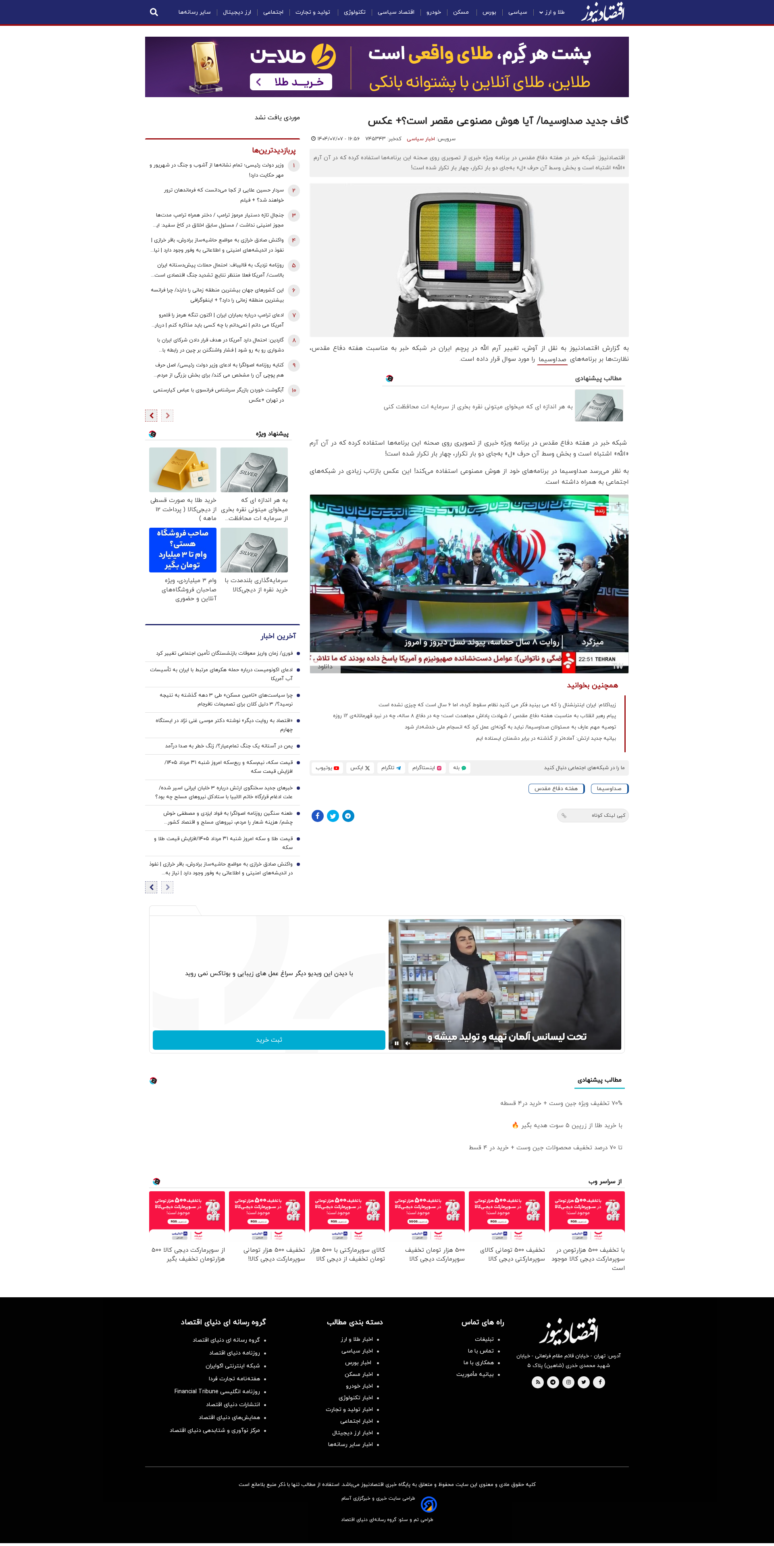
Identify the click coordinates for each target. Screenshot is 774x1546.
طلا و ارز (554, 12)
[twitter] (583, 1382)
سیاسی (517, 12)
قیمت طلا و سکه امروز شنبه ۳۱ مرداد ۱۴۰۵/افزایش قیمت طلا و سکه (223, 843)
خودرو (434, 12)
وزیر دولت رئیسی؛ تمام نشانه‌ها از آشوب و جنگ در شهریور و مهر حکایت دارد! (217, 170)
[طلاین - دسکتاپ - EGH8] (387, 67)
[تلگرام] (348, 816)
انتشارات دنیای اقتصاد (233, 1405)
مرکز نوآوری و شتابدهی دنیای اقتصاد (215, 1430)
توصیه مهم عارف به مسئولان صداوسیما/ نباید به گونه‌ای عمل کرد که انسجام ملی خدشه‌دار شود (510, 727)
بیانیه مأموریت (475, 1374)
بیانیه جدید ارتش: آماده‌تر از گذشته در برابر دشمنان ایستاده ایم (546, 738)
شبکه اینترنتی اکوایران (233, 1366)
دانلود (325, 666)
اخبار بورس (359, 1363)
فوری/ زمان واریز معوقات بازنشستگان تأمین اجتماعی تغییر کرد (224, 653)
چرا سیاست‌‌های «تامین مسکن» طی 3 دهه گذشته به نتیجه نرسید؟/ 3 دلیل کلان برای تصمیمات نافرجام (226, 700)
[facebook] (600, 1382)
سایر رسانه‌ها (195, 12)
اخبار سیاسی (421, 139)
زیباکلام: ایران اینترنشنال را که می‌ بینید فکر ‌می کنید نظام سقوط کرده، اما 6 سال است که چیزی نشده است (497, 705)
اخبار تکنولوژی (356, 1398)
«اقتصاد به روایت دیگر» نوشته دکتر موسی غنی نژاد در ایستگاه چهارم (224, 725)
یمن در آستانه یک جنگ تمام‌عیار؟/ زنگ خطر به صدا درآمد (229, 746)
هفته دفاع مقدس (556, 789)
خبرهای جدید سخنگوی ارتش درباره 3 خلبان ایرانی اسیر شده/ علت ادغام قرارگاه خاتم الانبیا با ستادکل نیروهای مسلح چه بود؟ (224, 792)
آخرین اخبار (278, 636)
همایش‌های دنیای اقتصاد (229, 1417)
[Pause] (397, 1043)
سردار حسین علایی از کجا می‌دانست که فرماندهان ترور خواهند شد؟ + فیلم (224, 195)
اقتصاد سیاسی (396, 12)
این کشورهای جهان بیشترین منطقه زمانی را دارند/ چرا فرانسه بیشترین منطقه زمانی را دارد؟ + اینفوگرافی (217, 295)
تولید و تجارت (313, 12)
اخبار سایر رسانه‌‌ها (350, 1444)
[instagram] (568, 1382)
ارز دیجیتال (237, 12)
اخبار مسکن (359, 1374)
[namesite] (602, 12)
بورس (489, 12)
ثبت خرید (269, 1040)
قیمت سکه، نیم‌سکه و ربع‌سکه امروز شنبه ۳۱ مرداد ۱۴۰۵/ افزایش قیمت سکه (228, 767)
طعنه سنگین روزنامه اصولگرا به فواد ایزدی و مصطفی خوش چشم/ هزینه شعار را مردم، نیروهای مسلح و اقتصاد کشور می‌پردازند (228, 818)
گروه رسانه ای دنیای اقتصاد (226, 1340)
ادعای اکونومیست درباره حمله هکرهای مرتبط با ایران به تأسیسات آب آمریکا (221, 674)
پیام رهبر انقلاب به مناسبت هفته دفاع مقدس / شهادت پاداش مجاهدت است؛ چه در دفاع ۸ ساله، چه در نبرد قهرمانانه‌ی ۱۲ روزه (474, 716)
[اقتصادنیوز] (568, 1331)
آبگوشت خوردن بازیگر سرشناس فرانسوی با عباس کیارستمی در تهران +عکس (218, 395)
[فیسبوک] (318, 816)
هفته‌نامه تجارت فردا (234, 1379)
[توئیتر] (333, 816)
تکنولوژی (355, 12)
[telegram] (553, 1382)
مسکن (461, 12)
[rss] (538, 1382)
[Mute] (408, 1043)
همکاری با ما (479, 1363)
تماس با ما (481, 1351)
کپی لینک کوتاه (608, 815)
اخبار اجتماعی (356, 1421)
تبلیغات (484, 1339)
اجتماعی (273, 12)
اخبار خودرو (359, 1386)
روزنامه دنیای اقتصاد (234, 1353)
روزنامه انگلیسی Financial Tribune (217, 1392)
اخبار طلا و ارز (357, 1339)
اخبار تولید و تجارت (349, 1409)
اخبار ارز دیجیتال (352, 1433)
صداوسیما (552, 359)
